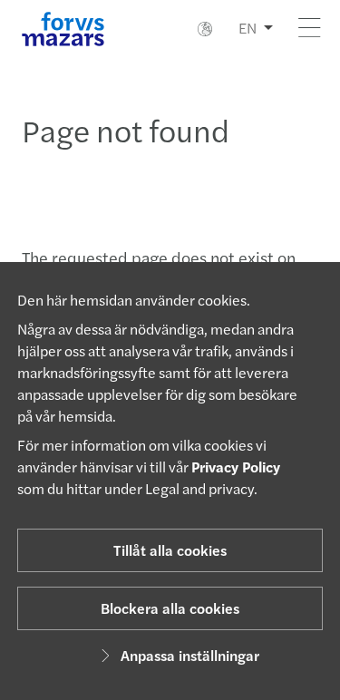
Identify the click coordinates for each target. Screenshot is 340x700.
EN (247, 27)
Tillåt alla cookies (170, 550)
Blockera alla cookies (170, 608)
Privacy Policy (235, 466)
